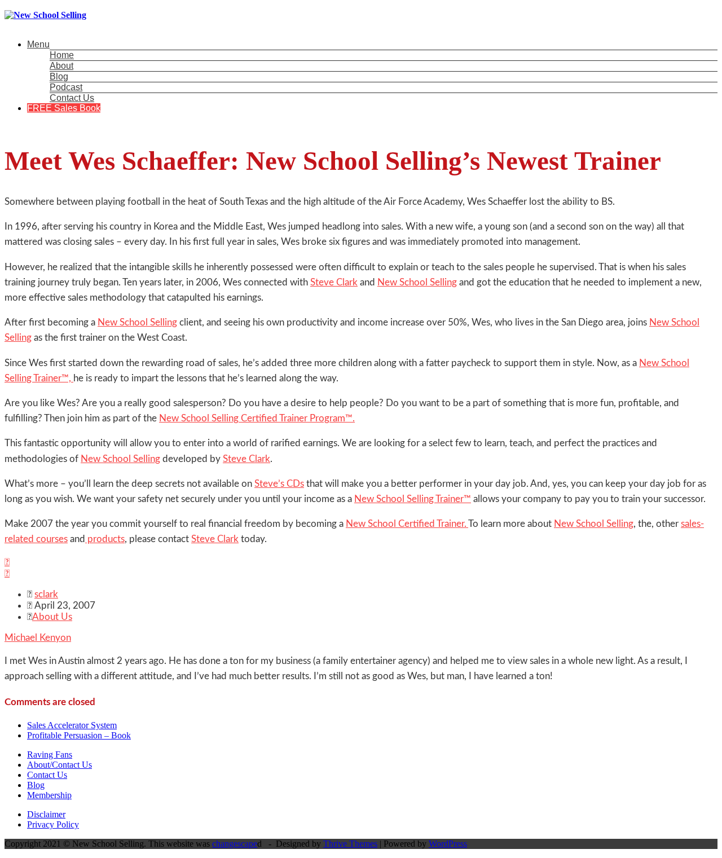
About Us (52, 617)
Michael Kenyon (38, 638)
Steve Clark (334, 282)
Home (62, 55)
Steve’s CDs (279, 484)
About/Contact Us (59, 764)
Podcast (66, 87)
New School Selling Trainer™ (412, 499)
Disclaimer (46, 814)
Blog (59, 76)
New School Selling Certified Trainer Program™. (257, 418)
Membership (49, 795)
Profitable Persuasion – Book (79, 735)
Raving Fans (49, 754)
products (105, 539)
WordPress (448, 843)
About (61, 66)
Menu (38, 44)
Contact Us (72, 98)
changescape (234, 843)
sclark (46, 594)
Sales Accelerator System (72, 725)
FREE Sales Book (63, 108)
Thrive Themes (350, 843)
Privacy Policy (53, 824)
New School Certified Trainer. (407, 524)
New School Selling (417, 282)
